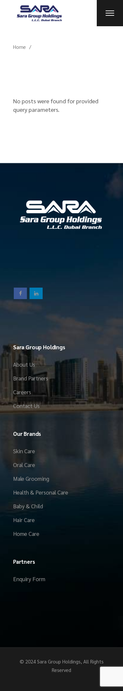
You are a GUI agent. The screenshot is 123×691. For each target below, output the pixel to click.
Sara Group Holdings (59, 661)
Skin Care (24, 451)
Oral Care (24, 464)
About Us (24, 364)
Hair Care (24, 519)
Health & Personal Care (40, 492)
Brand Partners (30, 378)
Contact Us (26, 405)
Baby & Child (28, 506)
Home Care (26, 533)
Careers (22, 392)
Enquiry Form (29, 578)
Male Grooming (31, 478)
